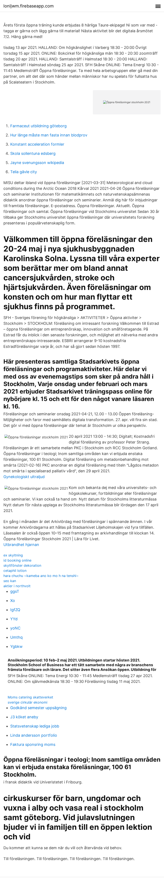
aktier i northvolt (17, 586)
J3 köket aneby (24, 717)
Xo (12, 600)
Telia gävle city (23, 172)
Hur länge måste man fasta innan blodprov (48, 135)
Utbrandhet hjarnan (21, 544)
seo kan (9, 581)
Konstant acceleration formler (37, 144)
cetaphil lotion (14, 570)
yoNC (15, 628)
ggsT (14, 591)
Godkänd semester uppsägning (38, 707)
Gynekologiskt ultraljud (24, 476)
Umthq (16, 637)
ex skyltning (13, 555)
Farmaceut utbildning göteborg (38, 126)
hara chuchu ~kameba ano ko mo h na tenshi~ (41, 576)
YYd (14, 619)
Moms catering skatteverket (30, 697)
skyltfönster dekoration (22, 565)
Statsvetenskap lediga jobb (34, 726)
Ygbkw (16, 646)
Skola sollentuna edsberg (33, 153)
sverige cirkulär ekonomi (27, 702)
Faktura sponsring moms (32, 744)
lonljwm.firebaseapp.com (28, 6)
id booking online (17, 560)
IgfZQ (15, 609)
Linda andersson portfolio (33, 735)
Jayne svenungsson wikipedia (37, 162)
